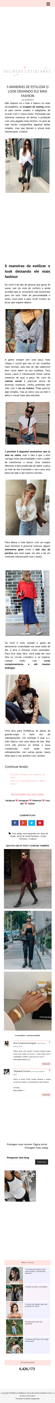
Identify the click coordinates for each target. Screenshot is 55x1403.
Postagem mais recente (19, 1144)
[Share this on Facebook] (15, 823)
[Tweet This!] (31, 823)
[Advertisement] (27, 28)
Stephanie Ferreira (21, 1071)
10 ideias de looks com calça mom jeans (36, 1340)
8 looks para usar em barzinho (33, 1323)
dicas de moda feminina (28, 836)
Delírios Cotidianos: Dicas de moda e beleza (29, 1393)
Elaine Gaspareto (33, 1398)
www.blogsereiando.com (21, 1059)
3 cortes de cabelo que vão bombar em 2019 (36, 1305)
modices (33, 838)
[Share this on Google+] (23, 823)
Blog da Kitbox (18, 1090)
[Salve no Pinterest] (40, 823)
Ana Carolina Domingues (24, 1043)
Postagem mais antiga (36, 1147)
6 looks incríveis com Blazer (36, 1287)
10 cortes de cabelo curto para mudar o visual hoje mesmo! (35, 1271)
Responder (46, 1064)
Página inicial (40, 1144)
